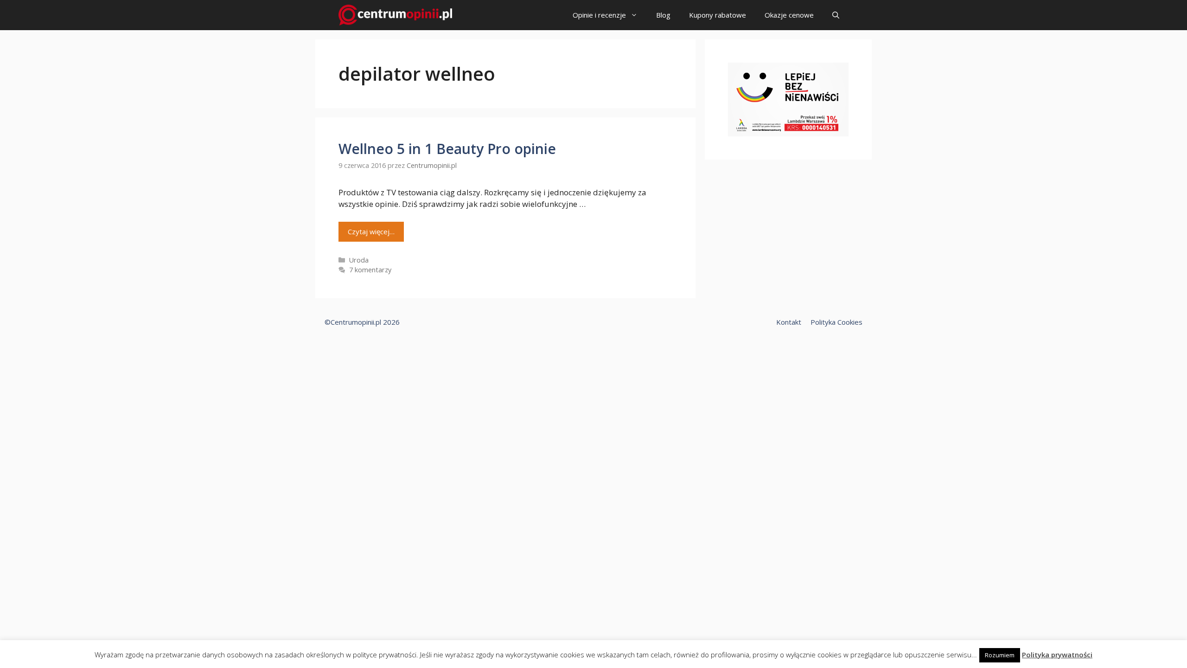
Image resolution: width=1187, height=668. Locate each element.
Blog (663, 14)
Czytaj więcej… (371, 231)
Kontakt (788, 322)
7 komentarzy (370, 269)
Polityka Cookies (836, 322)
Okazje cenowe (789, 14)
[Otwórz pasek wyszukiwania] (836, 15)
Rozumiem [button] (1000, 655)
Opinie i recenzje (599, 14)
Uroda (359, 260)
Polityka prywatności (1057, 654)
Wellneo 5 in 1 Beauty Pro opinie (447, 148)
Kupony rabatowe (717, 14)
